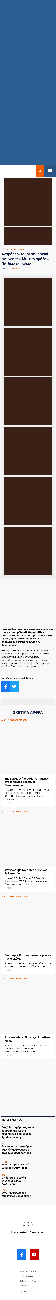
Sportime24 (15, 269)
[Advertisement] (28, 604)
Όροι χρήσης (28, 1277)
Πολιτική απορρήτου (28, 1281)
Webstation (30, 1291)
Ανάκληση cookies (28, 1285)
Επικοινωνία (36, 1232)
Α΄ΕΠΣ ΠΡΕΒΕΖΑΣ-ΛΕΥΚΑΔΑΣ (13, 249)
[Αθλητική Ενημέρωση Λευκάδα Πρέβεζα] (1, 171)
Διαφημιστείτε (18, 1232)
